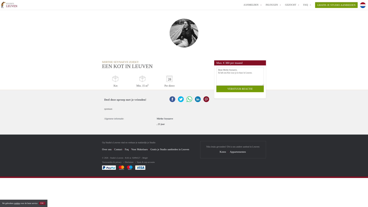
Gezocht (290, 5)
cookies (17, 203)
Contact (118, 149)
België (145, 158)
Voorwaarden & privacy (112, 162)
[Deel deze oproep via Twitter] (181, 99)
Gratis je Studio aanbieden (336, 5)
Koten (223, 151)
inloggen (272, 5)
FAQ (305, 5)
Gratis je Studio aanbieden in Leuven (169, 149)
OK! (42, 203)
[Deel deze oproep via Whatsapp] (189, 99)
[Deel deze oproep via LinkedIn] (198, 99)
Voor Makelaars (139, 149)
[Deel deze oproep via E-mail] (206, 99)
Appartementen (238, 151)
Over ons (107, 149)
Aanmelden (251, 5)
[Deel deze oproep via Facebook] (172, 99)
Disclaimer (129, 162)
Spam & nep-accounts (146, 162)
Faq (127, 149)
